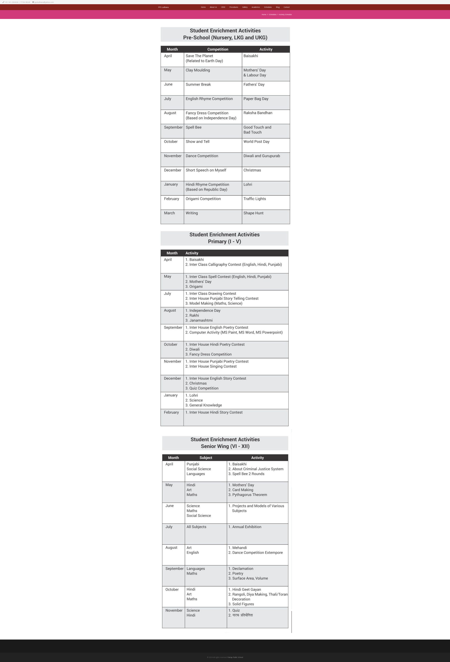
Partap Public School (235, 657)
